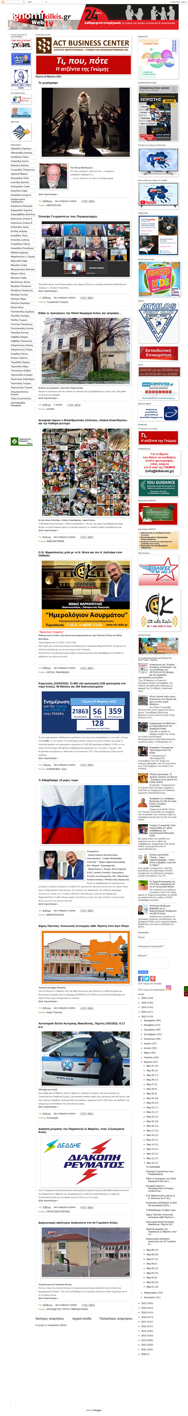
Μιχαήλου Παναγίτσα (21, 286)
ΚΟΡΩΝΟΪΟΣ (53, 769)
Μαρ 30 (150, 1070)
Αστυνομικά (52, 1118)
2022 (144, 1016)
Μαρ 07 (150, 1259)
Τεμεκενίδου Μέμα (19, 366)
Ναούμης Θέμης (18, 299)
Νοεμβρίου (149, 1025)
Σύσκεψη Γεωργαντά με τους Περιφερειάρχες (67, 216)
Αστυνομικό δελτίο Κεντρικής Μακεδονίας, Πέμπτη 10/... (160, 1223)
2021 (144, 1303)
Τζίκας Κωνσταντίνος (21, 398)
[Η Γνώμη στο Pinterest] (153, 980)
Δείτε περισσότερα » (48, 194)
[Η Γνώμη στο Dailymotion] (151, 990)
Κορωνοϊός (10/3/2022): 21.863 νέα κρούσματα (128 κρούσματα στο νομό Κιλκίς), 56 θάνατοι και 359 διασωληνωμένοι (82, 685)
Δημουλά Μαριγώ (19, 174)
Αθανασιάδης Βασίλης (21, 153)
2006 (144, 1354)
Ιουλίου (148, 1043)
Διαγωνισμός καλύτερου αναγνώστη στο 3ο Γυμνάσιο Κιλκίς (78, 1222)
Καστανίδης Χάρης (20, 227)
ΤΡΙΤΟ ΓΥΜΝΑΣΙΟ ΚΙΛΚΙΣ (75, 1309)
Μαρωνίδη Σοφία (19, 261)
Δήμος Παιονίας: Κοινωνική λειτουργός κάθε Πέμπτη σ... (160, 1215)
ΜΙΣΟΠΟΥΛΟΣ (54, 205)
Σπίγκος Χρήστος (19, 358)
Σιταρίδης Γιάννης (19, 354)
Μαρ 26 (150, 1089)
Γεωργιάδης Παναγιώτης (23, 170)
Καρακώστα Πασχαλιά (21, 206)
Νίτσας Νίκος (17, 307)
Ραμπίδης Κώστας (20, 333)
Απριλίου (148, 1057)
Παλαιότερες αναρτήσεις (116, 1318)
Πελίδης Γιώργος (19, 320)
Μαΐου (147, 1053)
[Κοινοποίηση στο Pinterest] (93, 201)
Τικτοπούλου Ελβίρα (21, 370)
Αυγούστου (150, 1039)
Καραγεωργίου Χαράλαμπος (18, 200)
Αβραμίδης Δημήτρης (21, 148)
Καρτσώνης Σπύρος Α (21, 219)
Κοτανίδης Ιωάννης (20, 240)
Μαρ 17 (150, 1130)
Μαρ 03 (150, 1277)
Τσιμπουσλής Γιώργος (21, 387)
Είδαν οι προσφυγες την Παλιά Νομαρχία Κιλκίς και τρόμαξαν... (79, 313)
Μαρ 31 (150, 1066)
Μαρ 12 (150, 1154)
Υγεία (63, 769)
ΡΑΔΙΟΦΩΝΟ (62, 672)
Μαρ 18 (150, 1126)
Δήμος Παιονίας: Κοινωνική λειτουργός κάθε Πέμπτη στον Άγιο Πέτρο (83, 925)
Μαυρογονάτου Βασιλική (23, 269)
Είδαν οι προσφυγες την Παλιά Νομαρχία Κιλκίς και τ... (161, 1179)
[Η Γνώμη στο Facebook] (141, 980)
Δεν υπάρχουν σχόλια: (66, 201)
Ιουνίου (148, 1048)
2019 (144, 1312)
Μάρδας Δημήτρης (20, 252)
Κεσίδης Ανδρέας (19, 231)
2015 (144, 1331)
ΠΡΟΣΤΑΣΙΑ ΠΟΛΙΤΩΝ (58, 1211)
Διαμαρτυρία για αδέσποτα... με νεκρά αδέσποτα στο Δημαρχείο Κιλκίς (163, 726)
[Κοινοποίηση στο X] (88, 201)
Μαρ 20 (150, 1117)
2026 (144, 998)
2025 (144, 1003)
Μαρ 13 (150, 1149)
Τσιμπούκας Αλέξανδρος (23, 379)
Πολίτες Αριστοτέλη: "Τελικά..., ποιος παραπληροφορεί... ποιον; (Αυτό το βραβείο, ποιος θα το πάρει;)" (162, 860)
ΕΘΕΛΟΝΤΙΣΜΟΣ (55, 541)
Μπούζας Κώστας (19, 295)
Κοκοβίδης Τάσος (19, 235)
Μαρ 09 (150, 1250)
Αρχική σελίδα (81, 1318)
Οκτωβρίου (149, 1030)
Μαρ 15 (150, 1140)
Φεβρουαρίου (151, 1293)
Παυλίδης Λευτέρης (20, 316)
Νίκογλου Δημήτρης (20, 303)
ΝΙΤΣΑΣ (51, 672)
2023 (144, 1012)
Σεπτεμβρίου (150, 1034)
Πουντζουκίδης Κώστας (22, 328)
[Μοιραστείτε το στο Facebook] (90, 201)
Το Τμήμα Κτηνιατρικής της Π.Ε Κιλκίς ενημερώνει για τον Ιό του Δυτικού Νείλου (162, 884)
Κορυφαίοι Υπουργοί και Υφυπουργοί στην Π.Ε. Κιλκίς (161, 750)
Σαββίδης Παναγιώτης (21, 341)
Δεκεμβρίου (150, 1020)
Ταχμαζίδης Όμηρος (20, 362)
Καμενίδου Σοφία (19, 191)
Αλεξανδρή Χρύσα (19, 161)
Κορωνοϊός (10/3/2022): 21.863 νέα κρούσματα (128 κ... (161, 1204)
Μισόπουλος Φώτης (20, 282)
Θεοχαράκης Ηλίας (20, 178)
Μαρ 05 (150, 1268)
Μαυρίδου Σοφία (19, 265)
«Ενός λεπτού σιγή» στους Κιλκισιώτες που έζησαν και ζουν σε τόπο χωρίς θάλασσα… (162, 700)
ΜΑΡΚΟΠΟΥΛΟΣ (55, 915)
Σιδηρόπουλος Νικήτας (22, 345)
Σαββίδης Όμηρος (19, 337)
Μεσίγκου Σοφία (18, 278)
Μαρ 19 (150, 1121)
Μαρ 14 (150, 1144)
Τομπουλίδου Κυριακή (21, 375)
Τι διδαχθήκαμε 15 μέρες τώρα (58, 780)
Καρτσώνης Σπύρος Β (21, 223)
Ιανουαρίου (149, 1297)
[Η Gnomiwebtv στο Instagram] (168, 990)
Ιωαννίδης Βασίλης (20, 182)
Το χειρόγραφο (48, 82)
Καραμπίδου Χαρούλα (21, 210)
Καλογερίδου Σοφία (20, 186)
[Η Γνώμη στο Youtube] (150, 983)
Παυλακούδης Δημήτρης (22, 311)
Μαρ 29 (150, 1075)
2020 (144, 1308)
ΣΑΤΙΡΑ (50, 409)
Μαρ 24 (150, 1098)
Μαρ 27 (150, 1084)
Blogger (97, 1410)
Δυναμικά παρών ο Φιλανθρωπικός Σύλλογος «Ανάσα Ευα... (160, 1188)
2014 (144, 1335)
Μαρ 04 (150, 1273)
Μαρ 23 (150, 1103)
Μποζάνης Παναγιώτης (22, 290)
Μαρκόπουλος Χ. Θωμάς (23, 256)
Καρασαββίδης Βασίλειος (23, 214)
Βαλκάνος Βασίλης (20, 165)
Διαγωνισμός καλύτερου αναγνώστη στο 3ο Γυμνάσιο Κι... (161, 1241)
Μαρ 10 (150, 1163)
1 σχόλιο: (58, 405)
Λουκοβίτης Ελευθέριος (22, 248)
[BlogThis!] (85, 201)
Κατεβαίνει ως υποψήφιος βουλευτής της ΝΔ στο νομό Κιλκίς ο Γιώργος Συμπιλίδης (162, 802)
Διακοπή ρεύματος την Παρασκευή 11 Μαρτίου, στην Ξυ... (161, 1231)
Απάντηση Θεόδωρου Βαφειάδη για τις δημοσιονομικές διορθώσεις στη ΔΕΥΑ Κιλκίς (163, 910)
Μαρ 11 (150, 1158)
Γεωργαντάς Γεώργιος (57, 302)
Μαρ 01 (150, 1287)
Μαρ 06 (150, 1264)
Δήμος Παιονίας (54, 1012)
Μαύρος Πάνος (18, 273)
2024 (144, 1007)
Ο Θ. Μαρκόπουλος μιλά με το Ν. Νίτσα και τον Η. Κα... (160, 1196)
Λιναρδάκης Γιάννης (20, 244)
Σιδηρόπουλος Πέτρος (22, 349)
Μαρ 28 (150, 1080)
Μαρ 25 (150, 1093)
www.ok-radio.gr (100, 653)
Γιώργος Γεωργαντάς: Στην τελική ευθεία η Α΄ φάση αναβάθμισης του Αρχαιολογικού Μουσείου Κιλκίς (162, 830)
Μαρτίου (148, 1062)
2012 (144, 1345)
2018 (144, 1317)
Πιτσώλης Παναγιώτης (22, 324)
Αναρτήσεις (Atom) (57, 1325)
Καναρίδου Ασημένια (21, 195)
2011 (144, 1349)
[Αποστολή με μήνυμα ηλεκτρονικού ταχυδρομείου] (82, 201)
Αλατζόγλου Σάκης (20, 157)
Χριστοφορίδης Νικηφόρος (18, 404)
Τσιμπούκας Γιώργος (21, 383)
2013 (144, 1340)
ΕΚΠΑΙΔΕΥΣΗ (54, 1309)
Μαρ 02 (150, 1282)
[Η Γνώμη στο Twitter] (147, 980)
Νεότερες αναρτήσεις (50, 1318)
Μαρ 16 (150, 1135)
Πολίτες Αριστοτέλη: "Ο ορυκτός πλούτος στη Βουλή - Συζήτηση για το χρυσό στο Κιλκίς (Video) (163, 778)
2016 (144, 1326)
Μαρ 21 (150, 1112)
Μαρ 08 (150, 1254)
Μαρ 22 (150, 1107)
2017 (144, 1322)
